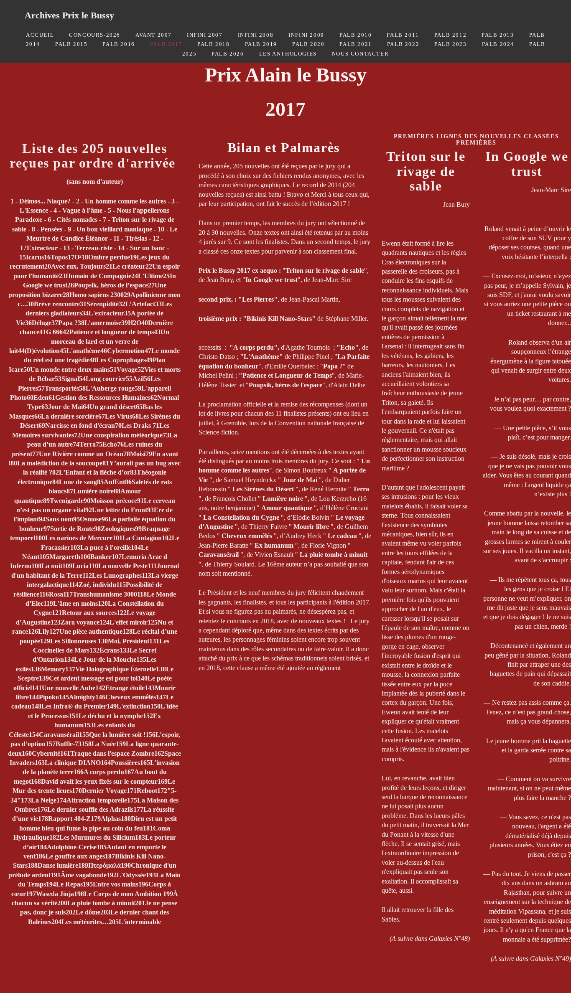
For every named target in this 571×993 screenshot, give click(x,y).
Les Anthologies (288, 54)
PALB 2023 (450, 44)
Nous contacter (360, 54)
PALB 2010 (355, 35)
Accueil (40, 35)
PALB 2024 (498, 44)
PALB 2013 (498, 35)
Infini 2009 (306, 35)
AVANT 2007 (153, 35)
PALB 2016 (118, 44)
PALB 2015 (71, 44)
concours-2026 (94, 35)
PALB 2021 (355, 44)
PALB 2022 (403, 44)
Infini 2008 (256, 35)
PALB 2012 (450, 35)
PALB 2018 (213, 44)
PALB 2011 (403, 35)
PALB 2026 (228, 54)
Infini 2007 (205, 35)
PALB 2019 (261, 44)
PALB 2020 (308, 44)
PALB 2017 (166, 44)
